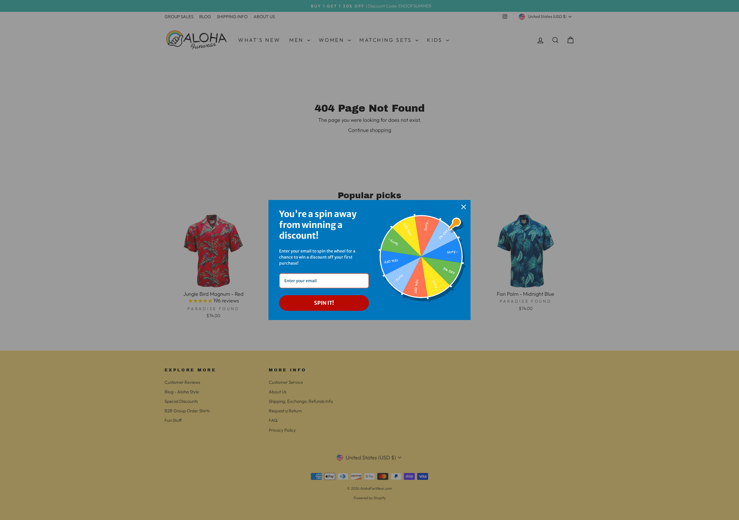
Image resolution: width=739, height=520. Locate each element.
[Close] (464, 207)
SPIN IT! (324, 303)
